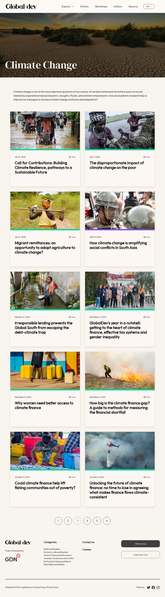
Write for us (140, 543)
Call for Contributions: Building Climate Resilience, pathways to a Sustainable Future (43, 167)
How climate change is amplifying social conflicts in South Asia (118, 245)
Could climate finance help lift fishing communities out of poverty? (45, 485)
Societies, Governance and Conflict (59, 558)
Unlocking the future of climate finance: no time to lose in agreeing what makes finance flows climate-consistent (119, 490)
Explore (66, 6)
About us (133, 6)
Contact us (88, 542)
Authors (118, 6)
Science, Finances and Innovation (58, 555)
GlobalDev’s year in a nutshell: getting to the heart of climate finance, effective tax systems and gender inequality (118, 329)
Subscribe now (140, 554)
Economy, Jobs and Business (56, 552)
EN (148, 6)
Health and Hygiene (52, 549)
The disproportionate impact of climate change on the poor (117, 165)
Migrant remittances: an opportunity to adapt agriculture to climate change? (45, 247)
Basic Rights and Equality (54, 564)
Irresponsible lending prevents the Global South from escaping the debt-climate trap (43, 327)
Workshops (101, 6)
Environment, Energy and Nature (57, 561)
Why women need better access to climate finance (44, 405)
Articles (84, 6)
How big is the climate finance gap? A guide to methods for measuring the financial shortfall (120, 407)
